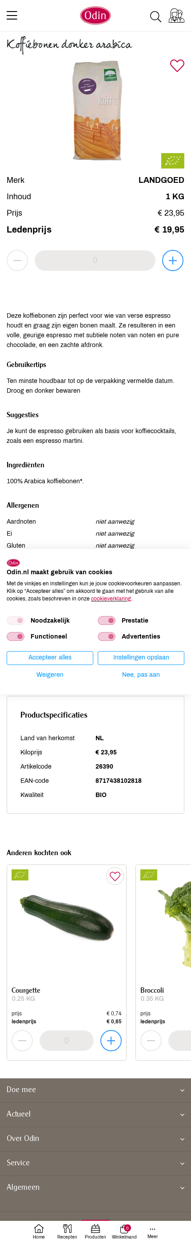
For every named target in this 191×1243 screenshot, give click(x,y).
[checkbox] (15, 620)
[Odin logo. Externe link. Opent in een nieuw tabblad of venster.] (13, 563)
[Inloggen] (176, 15)
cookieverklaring (111, 599)
